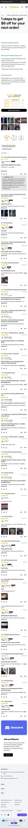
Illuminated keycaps (9, 372)
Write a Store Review (14, 110)
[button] (2, 7)
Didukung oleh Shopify (16, 825)
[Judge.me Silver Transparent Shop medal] (14, 138)
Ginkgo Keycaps (8, 472)
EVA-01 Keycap (8, 222)
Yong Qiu (12, 825)
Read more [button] (4, 171)
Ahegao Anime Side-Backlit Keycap (13, 653)
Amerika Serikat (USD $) (7, 1)
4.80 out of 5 (17, 95)
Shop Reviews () (7, 149)
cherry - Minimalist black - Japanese (14, 332)
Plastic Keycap (8, 701)
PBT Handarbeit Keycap (10, 560)
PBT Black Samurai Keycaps (11, 634)
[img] (14, 95)
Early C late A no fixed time (11, 353)
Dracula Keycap (8, 680)
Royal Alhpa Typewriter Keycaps (13, 452)
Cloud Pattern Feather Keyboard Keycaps (15, 157)
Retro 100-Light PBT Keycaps (12, 541)
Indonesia (22, 1)
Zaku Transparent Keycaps (11, 262)
